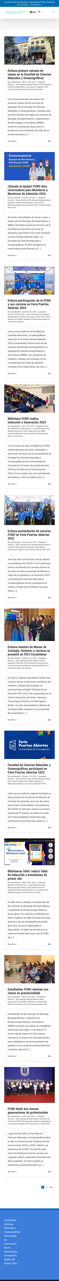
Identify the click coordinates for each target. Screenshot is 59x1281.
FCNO (41, 84)
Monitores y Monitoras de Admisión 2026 (23, 205)
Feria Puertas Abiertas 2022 (18, 781)
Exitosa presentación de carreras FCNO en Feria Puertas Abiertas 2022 (29, 534)
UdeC (39, 892)
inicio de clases (29, 1004)
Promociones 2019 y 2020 (35, 1124)
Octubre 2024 (20, 314)
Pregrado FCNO (42, 87)
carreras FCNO (13, 547)
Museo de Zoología (24, 668)
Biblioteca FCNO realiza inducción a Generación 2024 (27, 420)
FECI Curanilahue (30, 663)
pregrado (20, 322)
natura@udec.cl (36, 5)
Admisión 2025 (36, 314)
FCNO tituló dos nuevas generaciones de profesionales (28, 1110)
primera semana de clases (33, 89)
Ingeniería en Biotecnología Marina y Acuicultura (25, 203)
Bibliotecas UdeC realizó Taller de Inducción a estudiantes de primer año (28, 875)
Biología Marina (32, 84)
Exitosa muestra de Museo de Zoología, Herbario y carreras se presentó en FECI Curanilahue (29, 650)
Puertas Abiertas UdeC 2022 (39, 550)
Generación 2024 (20, 431)
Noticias (11, 84)
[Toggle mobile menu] (53, 12)
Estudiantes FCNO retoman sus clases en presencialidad (28, 991)
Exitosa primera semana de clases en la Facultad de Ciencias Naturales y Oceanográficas (29, 74)
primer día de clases (15, 89)
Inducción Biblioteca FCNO (17, 434)
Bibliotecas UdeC (39, 885)
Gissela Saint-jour (34, 431)
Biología (23, 84)
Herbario (18, 666)
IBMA (21, 319)
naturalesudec (15, 82)
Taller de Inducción (29, 892)
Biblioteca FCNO (18, 429)
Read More (12, 141)
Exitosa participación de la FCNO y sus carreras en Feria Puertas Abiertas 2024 (29, 304)
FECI (21, 663)
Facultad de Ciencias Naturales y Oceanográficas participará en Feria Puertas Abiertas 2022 (29, 768)
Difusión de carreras (27, 317)
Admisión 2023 (25, 545)
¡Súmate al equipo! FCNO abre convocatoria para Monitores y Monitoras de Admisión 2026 (28, 190)
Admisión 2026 (25, 200)
